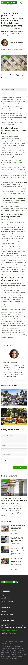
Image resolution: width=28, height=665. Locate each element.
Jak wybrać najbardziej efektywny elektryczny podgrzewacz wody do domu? (16, 539)
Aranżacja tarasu (6, 49)
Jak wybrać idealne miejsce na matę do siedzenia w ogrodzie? (13, 421)
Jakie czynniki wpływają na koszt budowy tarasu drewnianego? (12, 402)
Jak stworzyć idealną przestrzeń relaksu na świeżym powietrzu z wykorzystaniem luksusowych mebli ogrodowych (16, 562)
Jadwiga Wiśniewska (16, 42)
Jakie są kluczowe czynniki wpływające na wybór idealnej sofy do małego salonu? (18, 549)
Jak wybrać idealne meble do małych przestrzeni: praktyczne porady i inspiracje (17, 528)
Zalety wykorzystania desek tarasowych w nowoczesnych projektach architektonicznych (13, 633)
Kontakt (3, 611)
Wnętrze (3, 595)
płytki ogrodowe (16, 160)
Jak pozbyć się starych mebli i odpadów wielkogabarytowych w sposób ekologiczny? (13, 626)
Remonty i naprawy (7, 601)
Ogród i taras (18, 49)
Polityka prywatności (7, 614)
